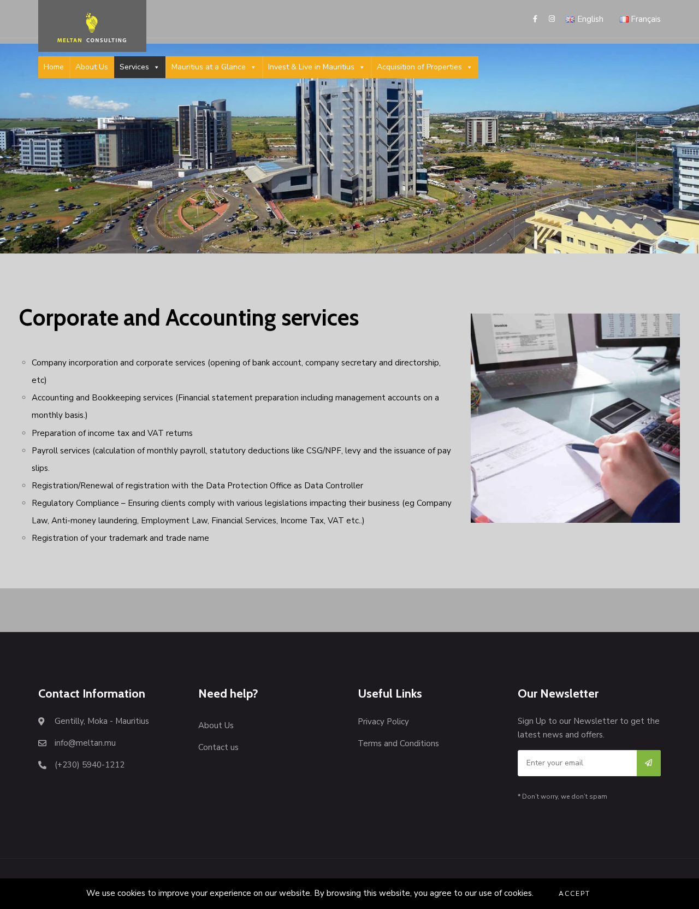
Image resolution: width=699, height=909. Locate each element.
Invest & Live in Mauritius (311, 67)
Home (54, 67)
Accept (574, 893)
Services (134, 67)
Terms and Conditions (398, 743)
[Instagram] (550, 19)
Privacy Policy (383, 721)
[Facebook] (537, 19)
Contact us (218, 747)
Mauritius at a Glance (208, 67)
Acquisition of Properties (419, 67)
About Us (91, 67)
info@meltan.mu (85, 742)
